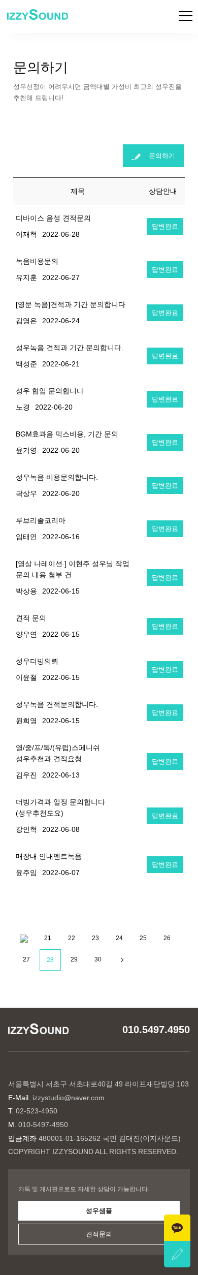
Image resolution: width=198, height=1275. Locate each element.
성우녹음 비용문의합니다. (57, 477)
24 (119, 938)
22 (71, 938)
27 (26, 959)
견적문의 (99, 1234)
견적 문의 (31, 618)
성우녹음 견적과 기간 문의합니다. (69, 348)
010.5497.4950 (156, 1029)
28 (50, 959)
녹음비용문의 (37, 261)
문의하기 (158, 156)
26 (167, 938)
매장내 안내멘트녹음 (49, 856)
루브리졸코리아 (40, 520)
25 (143, 938)
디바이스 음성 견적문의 (53, 218)
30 (98, 959)
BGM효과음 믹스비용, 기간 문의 (67, 434)
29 (74, 959)
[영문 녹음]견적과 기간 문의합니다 (70, 304)
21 (47, 938)
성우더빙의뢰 (37, 661)
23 (95, 938)
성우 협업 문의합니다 (50, 391)
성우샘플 (99, 1211)
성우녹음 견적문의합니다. (57, 704)
